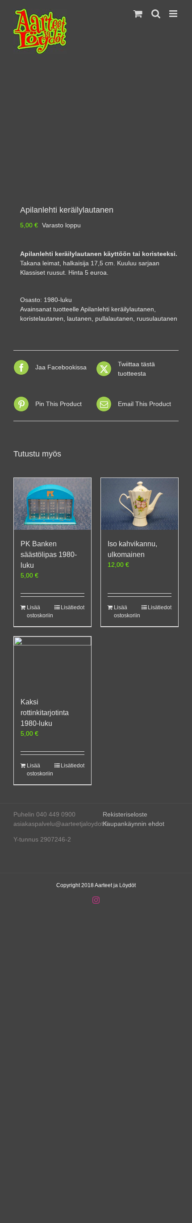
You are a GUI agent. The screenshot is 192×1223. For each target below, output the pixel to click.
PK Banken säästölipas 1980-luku (49, 554)
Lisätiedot (72, 607)
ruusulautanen (157, 318)
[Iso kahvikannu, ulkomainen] (139, 503)
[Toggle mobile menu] (174, 13)
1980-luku (58, 299)
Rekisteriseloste (125, 814)
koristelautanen (41, 318)
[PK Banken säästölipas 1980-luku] (52, 503)
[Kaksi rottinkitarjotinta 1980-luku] (52, 662)
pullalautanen (114, 318)
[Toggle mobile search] (155, 13)
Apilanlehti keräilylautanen (117, 309)
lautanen (79, 318)
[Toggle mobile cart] (138, 13)
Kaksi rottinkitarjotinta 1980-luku (45, 712)
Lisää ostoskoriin (39, 611)
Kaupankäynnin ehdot (133, 823)
